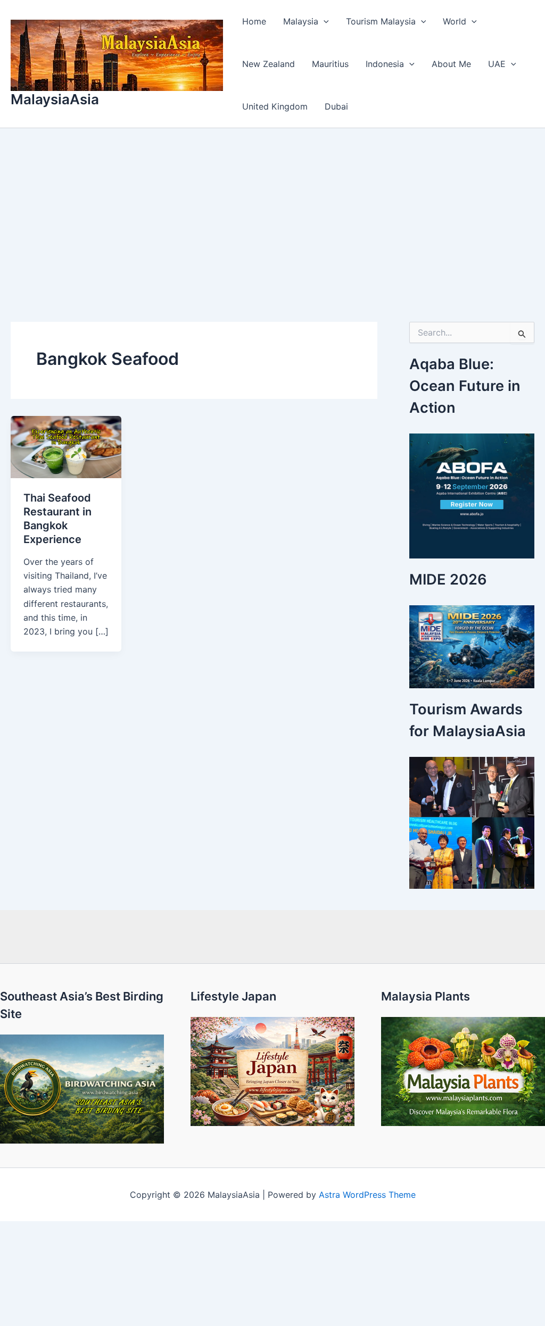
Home (254, 21)
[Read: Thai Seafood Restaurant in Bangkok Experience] (66, 446)
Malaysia (300, 21)
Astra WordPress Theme (367, 1194)
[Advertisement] (272, 208)
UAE (497, 64)
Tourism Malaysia (381, 21)
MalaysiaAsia (55, 99)
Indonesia (385, 64)
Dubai (336, 106)
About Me (451, 64)
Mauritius (330, 64)
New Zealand (268, 64)
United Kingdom (275, 106)
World (454, 21)
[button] (323, 21)
